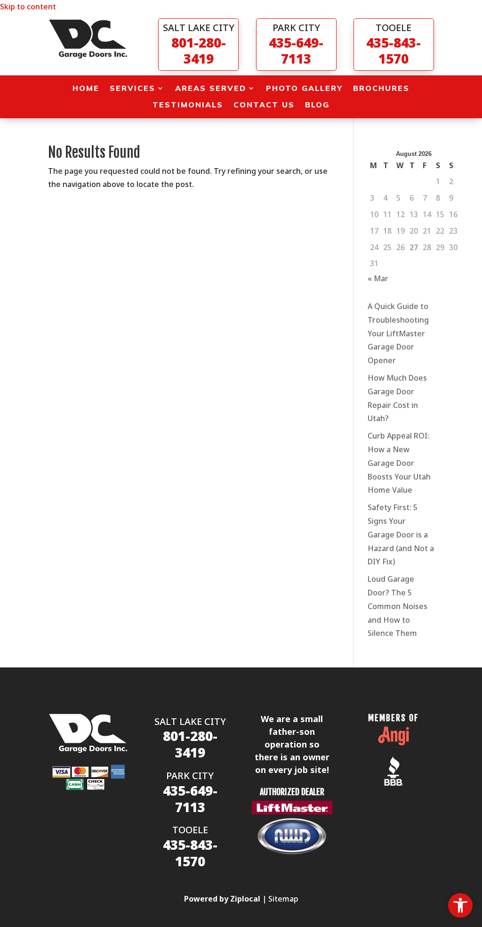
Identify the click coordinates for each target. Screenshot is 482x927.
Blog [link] (317, 104)
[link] (460, 905)
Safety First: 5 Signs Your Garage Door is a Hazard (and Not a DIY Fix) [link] (401, 534)
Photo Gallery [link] (304, 88)
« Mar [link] (378, 278)
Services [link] (132, 88)
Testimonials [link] (188, 104)
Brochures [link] (381, 88)
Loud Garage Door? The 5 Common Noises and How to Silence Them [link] (397, 606)
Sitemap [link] (283, 899)
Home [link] (85, 88)
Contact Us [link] (264, 104)
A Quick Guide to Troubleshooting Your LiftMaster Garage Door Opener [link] (398, 333)
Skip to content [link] (28, 6)
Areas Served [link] (210, 88)
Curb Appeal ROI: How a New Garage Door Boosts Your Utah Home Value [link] (399, 463)
